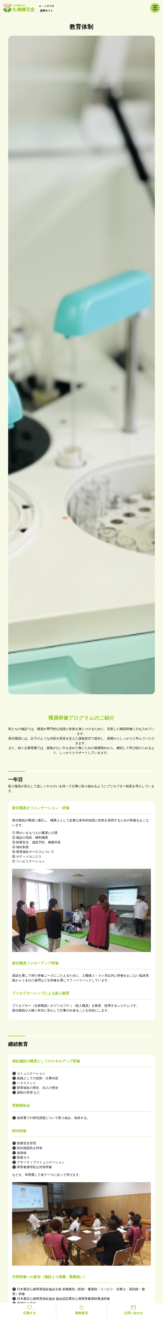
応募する (29, 1313)
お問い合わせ (133, 1313)
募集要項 (81, 1313)
